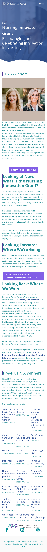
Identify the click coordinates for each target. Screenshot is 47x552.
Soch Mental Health (37, 488)
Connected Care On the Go (8, 438)
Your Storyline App (38, 516)
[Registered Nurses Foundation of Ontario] (14, 4)
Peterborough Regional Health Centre (23, 475)
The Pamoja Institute (22, 500)
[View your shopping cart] (39, 4)
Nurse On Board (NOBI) (37, 462)
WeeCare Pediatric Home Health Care (37, 503)
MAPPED (6, 450)
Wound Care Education (22, 516)
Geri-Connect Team (37, 436)
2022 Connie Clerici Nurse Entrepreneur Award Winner (9, 414)
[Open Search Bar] (41, 4)
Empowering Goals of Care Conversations (23, 439)
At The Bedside (20, 410)
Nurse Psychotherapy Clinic (8, 474)
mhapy (20, 460)
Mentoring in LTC (37, 452)
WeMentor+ (8, 514)
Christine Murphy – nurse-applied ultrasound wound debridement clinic (37, 418)
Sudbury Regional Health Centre (6, 503)
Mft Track (7, 460)
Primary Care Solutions (37, 472)
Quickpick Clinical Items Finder (23, 489)
